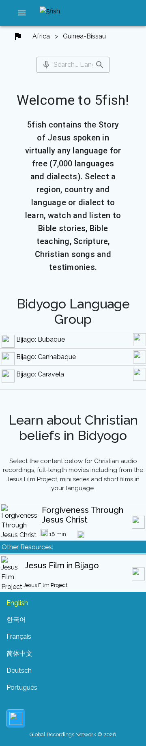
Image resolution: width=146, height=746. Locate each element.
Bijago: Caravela (40, 374)
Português (21, 687)
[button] (21, 12)
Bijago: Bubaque (40, 339)
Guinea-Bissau (84, 36)
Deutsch (19, 670)
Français (18, 636)
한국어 (16, 619)
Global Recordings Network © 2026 (73, 734)
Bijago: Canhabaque (46, 357)
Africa (41, 36)
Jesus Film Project (45, 585)
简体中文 (19, 653)
